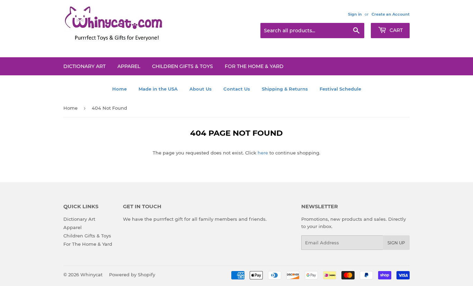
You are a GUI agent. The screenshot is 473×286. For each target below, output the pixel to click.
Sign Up (396, 242)
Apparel (128, 66)
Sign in (355, 14)
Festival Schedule (340, 89)
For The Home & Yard (254, 66)
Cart (395, 30)
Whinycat (91, 274)
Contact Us (236, 89)
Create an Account (391, 14)
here (263, 152)
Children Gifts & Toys (182, 66)
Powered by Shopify (132, 274)
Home (119, 89)
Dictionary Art (84, 66)
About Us (200, 89)
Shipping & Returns (285, 89)
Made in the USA (158, 89)
